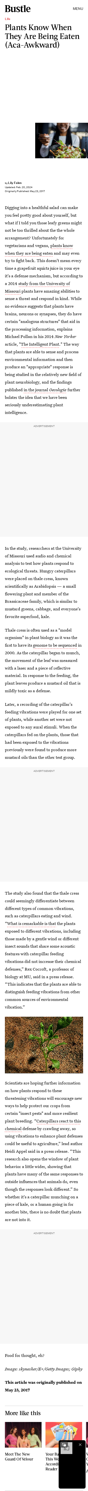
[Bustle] (18, 8)
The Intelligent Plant (40, 344)
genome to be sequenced (55, 645)
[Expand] (64, 1445)
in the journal (45, 389)
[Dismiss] (80, 1445)
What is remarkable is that (31, 923)
